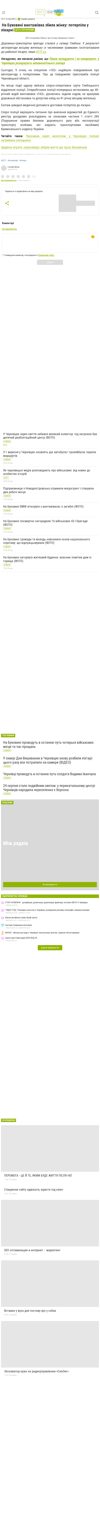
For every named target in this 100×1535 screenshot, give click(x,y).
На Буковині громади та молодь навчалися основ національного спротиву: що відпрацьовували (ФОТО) (46, 541)
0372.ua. (41, 52)
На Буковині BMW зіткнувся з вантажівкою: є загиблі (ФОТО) (43, 506)
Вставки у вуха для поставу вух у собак (30, 1311)
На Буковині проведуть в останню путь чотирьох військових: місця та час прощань (48, 744)
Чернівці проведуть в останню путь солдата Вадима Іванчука (49, 774)
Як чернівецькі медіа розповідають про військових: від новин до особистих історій (46, 472)
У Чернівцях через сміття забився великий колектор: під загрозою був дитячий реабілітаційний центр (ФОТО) (50, 436)
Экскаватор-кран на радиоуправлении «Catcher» (36, 1371)
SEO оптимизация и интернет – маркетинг (32, 1250)
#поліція (22, 160)
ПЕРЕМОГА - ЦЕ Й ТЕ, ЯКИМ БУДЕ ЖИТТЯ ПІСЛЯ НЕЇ (38, 1175)
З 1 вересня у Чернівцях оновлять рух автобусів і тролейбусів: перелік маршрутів (49, 454)
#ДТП (3, 160)
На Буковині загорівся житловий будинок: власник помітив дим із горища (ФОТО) (47, 559)
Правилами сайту (46, 255)
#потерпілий (13, 160)
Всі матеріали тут (50, 884)
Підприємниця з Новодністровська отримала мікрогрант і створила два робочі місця (48, 490)
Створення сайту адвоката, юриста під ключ (33, 1189)
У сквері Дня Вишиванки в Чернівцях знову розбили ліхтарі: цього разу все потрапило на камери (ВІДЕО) (48, 760)
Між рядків (15, 843)
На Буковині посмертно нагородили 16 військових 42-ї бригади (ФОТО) (45, 523)
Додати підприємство (50, 947)
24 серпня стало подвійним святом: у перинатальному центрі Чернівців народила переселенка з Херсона (49, 788)
